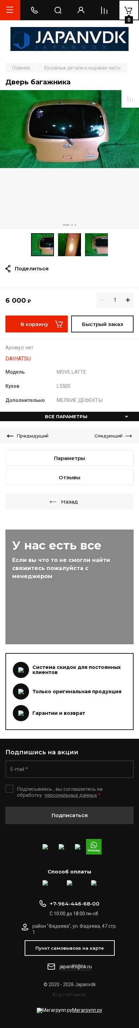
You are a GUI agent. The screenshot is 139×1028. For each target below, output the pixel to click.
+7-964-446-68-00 (75, 903)
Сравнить (130, 99)
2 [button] (72, 225)
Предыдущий (33, 435)
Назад (69, 501)
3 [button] (75, 225)
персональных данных (71, 795)
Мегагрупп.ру (87, 1010)
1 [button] (66, 225)
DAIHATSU (18, 358)
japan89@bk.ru (76, 966)
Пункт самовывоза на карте (69, 948)
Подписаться (70, 815)
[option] (69, 159)
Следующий (108, 435)
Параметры (69, 458)
